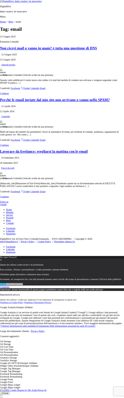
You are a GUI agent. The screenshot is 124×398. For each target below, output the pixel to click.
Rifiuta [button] (9, 284)
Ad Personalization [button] (9, 352)
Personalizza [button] (17, 284)
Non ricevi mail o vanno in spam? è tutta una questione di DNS (48, 48)
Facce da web (7, 168)
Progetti (9, 217)
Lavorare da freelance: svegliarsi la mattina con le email (44, 151)
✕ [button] (1, 260)
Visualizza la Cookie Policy (11, 302)
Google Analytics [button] (8, 307)
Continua (4, 93)
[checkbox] (62, 344)
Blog (10, 22)
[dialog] (62, 271)
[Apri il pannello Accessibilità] (1, 396)
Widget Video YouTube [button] (11, 366)
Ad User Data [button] (6, 347)
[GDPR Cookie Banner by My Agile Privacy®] (23, 390)
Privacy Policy (28, 241)
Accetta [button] (3, 284)
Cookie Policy (44, 241)
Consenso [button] (4, 287)
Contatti (10, 223)
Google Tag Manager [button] (10, 368)
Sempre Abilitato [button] (25, 307)
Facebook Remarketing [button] (11, 374)
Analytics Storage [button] (8, 357)
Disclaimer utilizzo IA (64, 241)
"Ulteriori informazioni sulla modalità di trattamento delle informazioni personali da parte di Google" (48, 326)
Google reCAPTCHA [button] (10, 363)
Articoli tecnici (8, 64)
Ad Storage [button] (5, 341)
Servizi (9, 215)
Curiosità (5, 116)
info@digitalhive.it (9, 241)
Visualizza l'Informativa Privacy (38, 302)
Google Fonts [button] (6, 379)
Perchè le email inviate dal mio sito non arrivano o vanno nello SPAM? (55, 100)
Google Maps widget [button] (10, 385)
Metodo (9, 212)
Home (3, 22)
